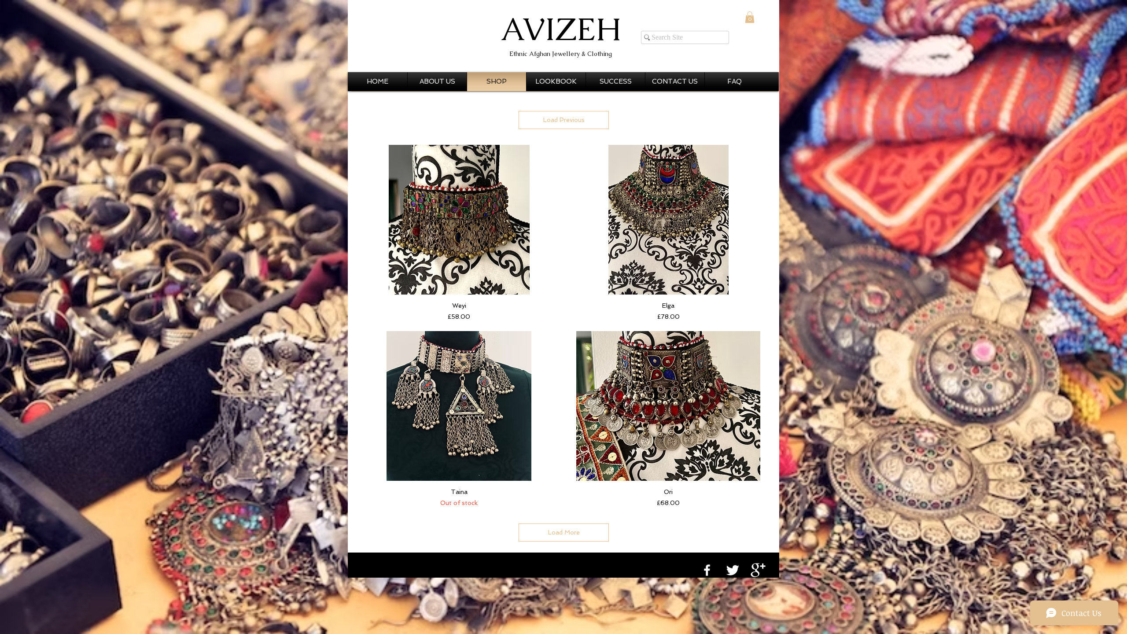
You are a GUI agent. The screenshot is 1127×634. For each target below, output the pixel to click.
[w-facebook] (707, 570)
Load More (564, 532)
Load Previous (564, 119)
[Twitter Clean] (732, 570)
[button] (750, 17)
